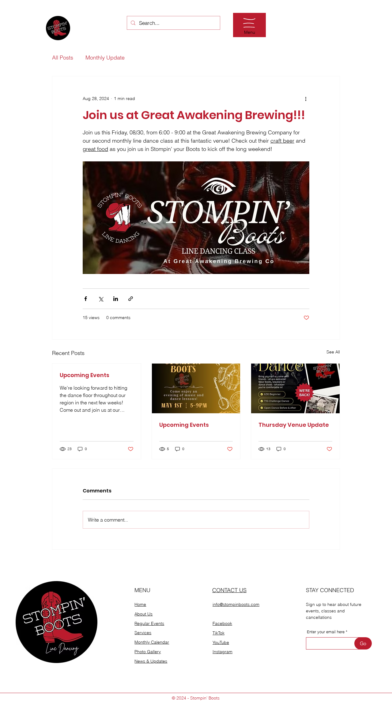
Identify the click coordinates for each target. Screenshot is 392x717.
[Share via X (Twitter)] (101, 299)
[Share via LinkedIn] (116, 299)
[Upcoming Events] (196, 388)
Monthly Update (105, 57)
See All (333, 352)
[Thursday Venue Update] (295, 388)
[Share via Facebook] (86, 299)
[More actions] (305, 98)
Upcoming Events (84, 375)
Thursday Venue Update (293, 425)
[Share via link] (131, 299)
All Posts (62, 57)
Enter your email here (326, 632)
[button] (249, 23)
